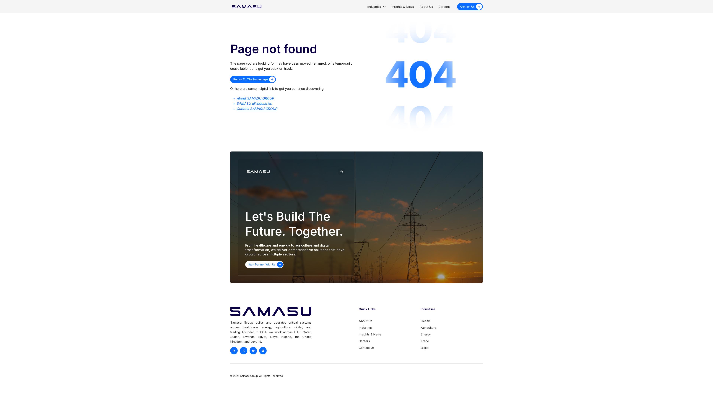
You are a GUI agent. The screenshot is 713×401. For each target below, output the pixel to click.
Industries (374, 7)
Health (425, 321)
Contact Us (467, 6)
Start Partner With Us (262, 264)
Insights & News (402, 7)
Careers (444, 7)
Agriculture (429, 328)
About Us (426, 7)
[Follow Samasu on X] (243, 350)
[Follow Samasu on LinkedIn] (234, 350)
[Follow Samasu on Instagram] (263, 350)
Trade (425, 341)
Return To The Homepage (250, 79)
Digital (425, 348)
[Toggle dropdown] (384, 6)
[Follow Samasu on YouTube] (253, 350)
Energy (426, 334)
